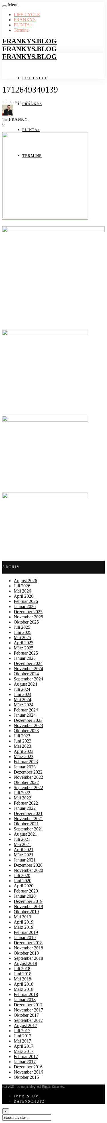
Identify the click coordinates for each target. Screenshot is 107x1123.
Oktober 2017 (26, 1015)
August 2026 (25, 580)
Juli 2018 (22, 968)
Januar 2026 (25, 606)
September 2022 (28, 787)
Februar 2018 (26, 994)
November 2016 (28, 1072)
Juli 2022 (22, 792)
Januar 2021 (25, 859)
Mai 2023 (22, 746)
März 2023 (23, 756)
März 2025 (23, 647)
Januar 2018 (25, 999)
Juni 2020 (22, 880)
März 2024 (23, 704)
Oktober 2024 (26, 673)
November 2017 (28, 1009)
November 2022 (28, 777)
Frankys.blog (29, 41)
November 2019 (28, 906)
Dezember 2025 (28, 611)
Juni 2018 (22, 973)
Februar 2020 (26, 891)
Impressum (26, 1096)
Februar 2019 (26, 932)
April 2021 (23, 849)
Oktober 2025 (26, 622)
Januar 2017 (25, 1061)
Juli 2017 (22, 1030)
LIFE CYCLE (27, 14)
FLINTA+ (23, 24)
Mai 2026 (22, 591)
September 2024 (28, 678)
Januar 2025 (25, 658)
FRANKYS (25, 19)
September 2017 (28, 1020)
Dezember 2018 (28, 942)
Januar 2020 (25, 896)
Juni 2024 (22, 694)
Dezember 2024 (28, 663)
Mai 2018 (22, 978)
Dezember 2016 (28, 1066)
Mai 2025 (22, 637)
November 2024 (28, 668)
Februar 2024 (26, 709)
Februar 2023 (26, 761)
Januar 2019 (25, 937)
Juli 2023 (22, 735)
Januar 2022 (25, 808)
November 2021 (28, 818)
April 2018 (23, 984)
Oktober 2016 (26, 1077)
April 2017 (23, 1046)
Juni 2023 (22, 741)
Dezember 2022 (28, 772)
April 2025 (23, 642)
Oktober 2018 (26, 953)
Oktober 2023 (26, 730)
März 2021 (23, 854)
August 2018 (25, 963)
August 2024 (25, 684)
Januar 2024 (25, 715)
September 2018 (28, 958)
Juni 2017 (22, 1035)
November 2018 (28, 947)
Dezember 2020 (28, 865)
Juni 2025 (22, 632)
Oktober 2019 (26, 911)
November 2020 (28, 870)
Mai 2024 (22, 699)
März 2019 (23, 927)
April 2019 (23, 922)
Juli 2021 (22, 839)
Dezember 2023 (28, 720)
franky (18, 119)
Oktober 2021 (26, 823)
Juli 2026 (22, 585)
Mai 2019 (22, 916)
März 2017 (23, 1051)
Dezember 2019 (28, 901)
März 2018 (23, 989)
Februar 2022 (26, 803)
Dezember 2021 (28, 813)
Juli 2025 (22, 627)
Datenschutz (29, 1101)
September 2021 (28, 828)
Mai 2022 (22, 797)
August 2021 (25, 834)
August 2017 (25, 1025)
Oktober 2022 (26, 782)
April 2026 (23, 596)
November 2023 (28, 725)
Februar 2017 (26, 1056)
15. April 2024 (17, 102)
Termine (21, 30)
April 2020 (23, 885)
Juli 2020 (22, 875)
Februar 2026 (26, 601)
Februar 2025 (26, 653)
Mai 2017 (22, 1041)
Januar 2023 (25, 766)
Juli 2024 (22, 689)
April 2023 (23, 751)
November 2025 (28, 616)
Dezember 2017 (28, 1004)
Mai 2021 (22, 844)
